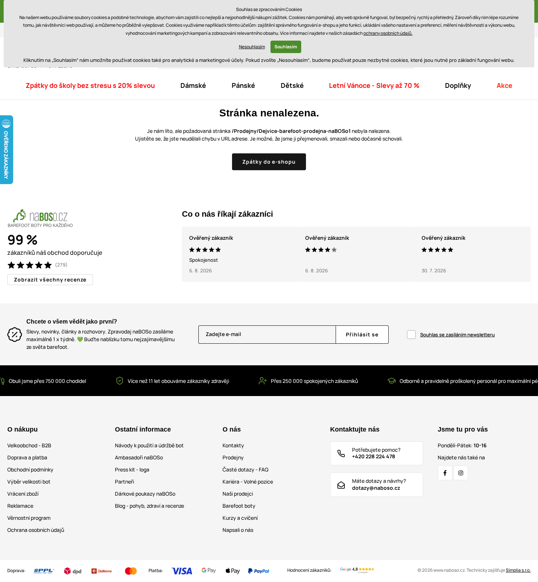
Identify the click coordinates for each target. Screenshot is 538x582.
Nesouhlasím (252, 47)
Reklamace (20, 505)
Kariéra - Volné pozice (248, 481)
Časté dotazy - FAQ (245, 469)
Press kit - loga (132, 469)
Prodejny (233, 457)
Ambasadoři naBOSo (139, 457)
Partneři (124, 481)
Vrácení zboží (22, 493)
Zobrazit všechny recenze (50, 279)
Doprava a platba (27, 457)
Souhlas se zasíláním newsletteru (457, 334)
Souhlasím (285, 47)
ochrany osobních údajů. (387, 33)
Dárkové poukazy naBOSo (145, 493)
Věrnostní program (29, 517)
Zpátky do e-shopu (269, 161)
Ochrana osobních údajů (35, 529)
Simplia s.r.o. (518, 570)
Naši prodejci (238, 493)
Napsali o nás (238, 529)
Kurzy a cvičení (240, 517)
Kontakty (233, 445)
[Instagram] (460, 473)
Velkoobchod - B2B (29, 445)
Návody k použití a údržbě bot (149, 445)
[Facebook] (445, 473)
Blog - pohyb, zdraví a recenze (149, 505)
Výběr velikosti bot (29, 481)
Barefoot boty (239, 505)
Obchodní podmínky (30, 469)
